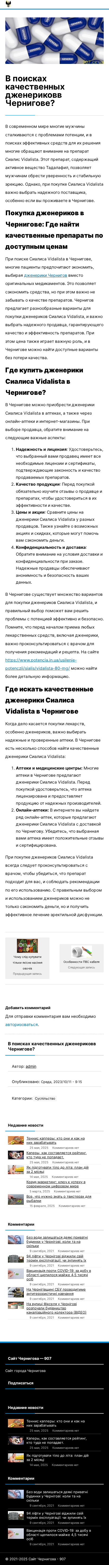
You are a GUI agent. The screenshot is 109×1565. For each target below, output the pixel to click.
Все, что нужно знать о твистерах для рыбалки (58, 1198)
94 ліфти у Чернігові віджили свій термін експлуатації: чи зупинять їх (56, 1258)
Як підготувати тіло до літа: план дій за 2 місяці (57, 1169)
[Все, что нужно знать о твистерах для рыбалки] (16, 1199)
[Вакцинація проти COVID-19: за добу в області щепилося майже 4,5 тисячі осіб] (16, 1273)
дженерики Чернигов (45, 275)
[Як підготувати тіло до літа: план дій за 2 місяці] (16, 1169)
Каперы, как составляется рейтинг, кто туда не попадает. (56, 1155)
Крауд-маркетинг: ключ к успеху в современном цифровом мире (55, 1184)
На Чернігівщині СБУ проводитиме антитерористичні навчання (56, 1291)
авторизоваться (21, 1024)
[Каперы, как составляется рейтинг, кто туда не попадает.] (16, 1155)
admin (31, 1066)
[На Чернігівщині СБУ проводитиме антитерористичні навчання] (16, 1292)
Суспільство (45, 1098)
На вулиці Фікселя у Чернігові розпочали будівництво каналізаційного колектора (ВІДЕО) (56, 1308)
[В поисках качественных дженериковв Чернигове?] (54, 40)
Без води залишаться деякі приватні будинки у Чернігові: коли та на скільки (57, 1241)
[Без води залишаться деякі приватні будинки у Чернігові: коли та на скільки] (16, 1239)
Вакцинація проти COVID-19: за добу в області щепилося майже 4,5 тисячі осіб (58, 1274)
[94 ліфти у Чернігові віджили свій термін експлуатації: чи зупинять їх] (16, 1258)
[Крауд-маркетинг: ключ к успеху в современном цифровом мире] (16, 1184)
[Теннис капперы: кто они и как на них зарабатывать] (16, 1140)
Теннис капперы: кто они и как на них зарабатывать (55, 1140)
